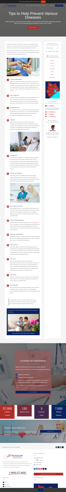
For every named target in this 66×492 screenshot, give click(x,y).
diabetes (34, 222)
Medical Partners (7, 486)
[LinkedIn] (37, 469)
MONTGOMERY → (52, 77)
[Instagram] (41, 469)
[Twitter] (43, 469)
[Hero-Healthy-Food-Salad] (23, 58)
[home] (14, 453)
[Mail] (45, 469)
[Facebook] (34, 469)
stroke (17, 289)
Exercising (12, 109)
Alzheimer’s (21, 44)
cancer (29, 44)
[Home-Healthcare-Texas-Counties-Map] (52, 81)
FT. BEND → (52, 66)
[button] (52, 106)
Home (6, 482)
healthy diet (13, 97)
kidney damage (34, 287)
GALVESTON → (53, 68)
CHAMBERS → (52, 63)
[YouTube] (39, 469)
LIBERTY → (52, 74)
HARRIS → (53, 71)
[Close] (65, 1)
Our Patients (7, 484)
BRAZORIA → (52, 60)
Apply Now (43, 1)
